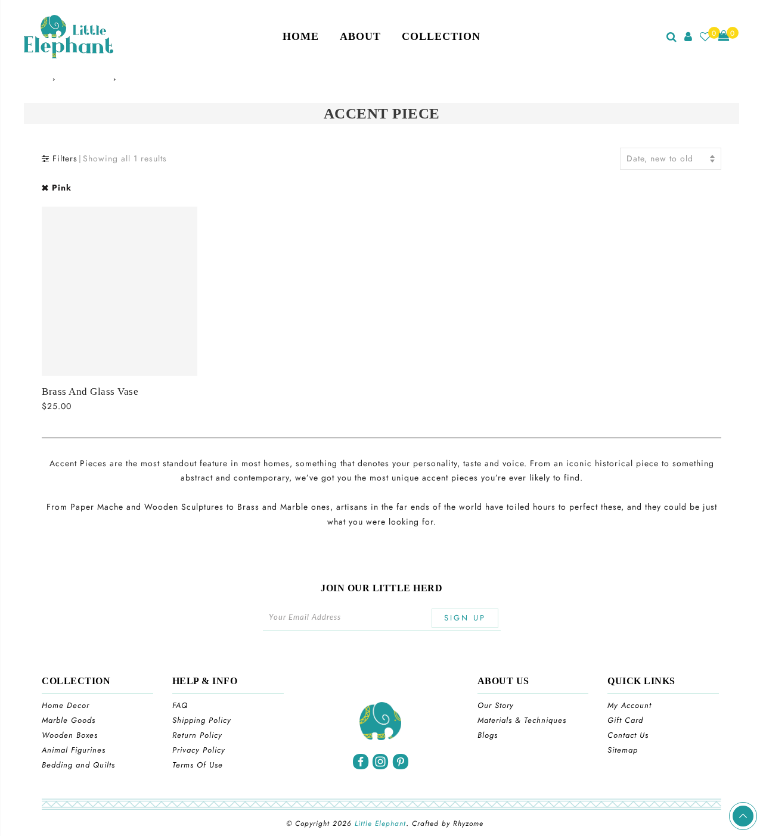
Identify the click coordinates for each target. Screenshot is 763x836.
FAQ (180, 705)
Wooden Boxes (70, 735)
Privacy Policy (198, 750)
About (360, 36)
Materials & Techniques (521, 720)
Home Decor (65, 705)
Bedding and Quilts (78, 765)
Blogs (487, 735)
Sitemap (622, 750)
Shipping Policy (201, 720)
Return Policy (197, 735)
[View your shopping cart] (724, 36)
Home (301, 36)
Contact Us (628, 735)
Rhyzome (468, 823)
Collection (441, 36)
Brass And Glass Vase (90, 391)
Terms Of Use (197, 765)
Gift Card (625, 720)
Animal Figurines (74, 750)
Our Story (495, 705)
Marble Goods (68, 720)
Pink (62, 188)
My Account (629, 705)
